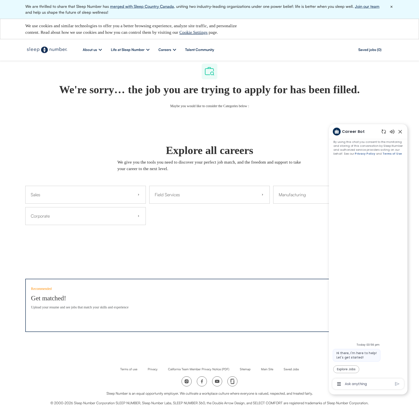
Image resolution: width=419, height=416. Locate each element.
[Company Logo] (47, 49)
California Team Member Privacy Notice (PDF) (198, 369)
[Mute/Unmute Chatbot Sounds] (392, 131)
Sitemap (245, 369)
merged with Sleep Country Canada (142, 6)
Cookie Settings (193, 32)
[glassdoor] (232, 381)
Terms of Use (392, 154)
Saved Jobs (291, 369)
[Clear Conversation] (384, 131)
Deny (283, 28)
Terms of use (128, 369)
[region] (368, 257)
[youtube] (217, 381)
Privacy (153, 369)
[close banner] (391, 6)
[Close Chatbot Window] (400, 132)
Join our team (367, 6)
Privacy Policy (365, 154)
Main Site (267, 369)
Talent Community (199, 49)
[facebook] (202, 381)
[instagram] (187, 381)
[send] (397, 384)
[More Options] (339, 384)
